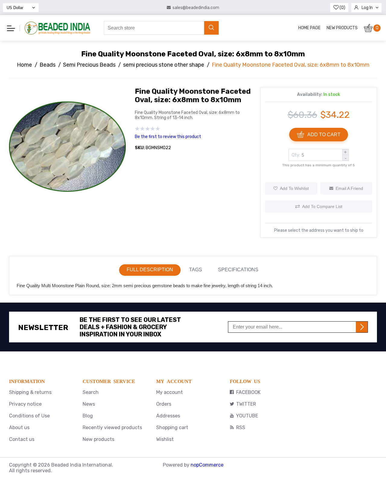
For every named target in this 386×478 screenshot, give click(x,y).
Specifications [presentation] (238, 269)
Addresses (168, 416)
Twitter (246, 404)
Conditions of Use (29, 416)
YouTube (247, 416)
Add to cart (323, 134)
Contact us (21, 439)
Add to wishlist (294, 188)
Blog (88, 416)
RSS (240, 427)
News (89, 404)
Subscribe (362, 327)
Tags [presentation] (195, 269)
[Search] (211, 28)
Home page (309, 27)
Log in (367, 7)
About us (19, 427)
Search (91, 392)
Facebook (248, 392)
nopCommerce (207, 465)
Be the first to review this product (168, 136)
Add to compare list (322, 206)
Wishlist (165, 439)
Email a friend (349, 188)
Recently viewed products (112, 427)
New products (342, 27)
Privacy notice (25, 404)
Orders (163, 404)
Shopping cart (172, 427)
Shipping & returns (30, 392)
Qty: (296, 155)
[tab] (150, 270)
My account (169, 392)
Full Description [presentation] (150, 269)
